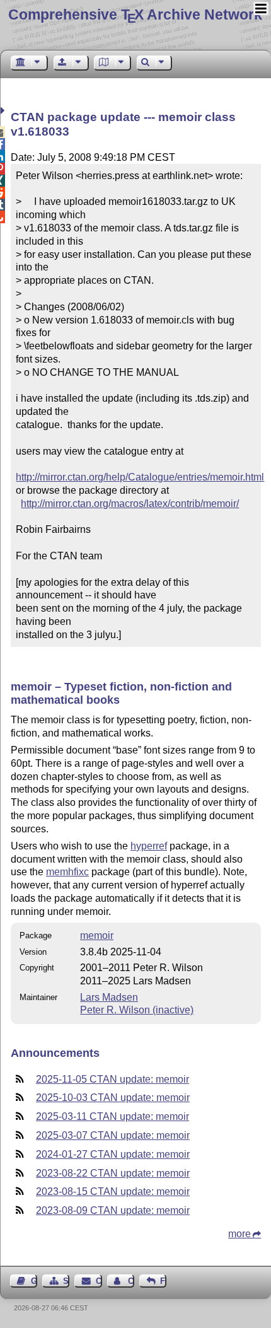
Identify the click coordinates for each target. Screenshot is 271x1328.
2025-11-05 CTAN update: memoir (112, 1079)
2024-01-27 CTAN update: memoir (113, 1154)
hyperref (148, 846)
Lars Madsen (109, 997)
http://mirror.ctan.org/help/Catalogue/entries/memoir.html (140, 477)
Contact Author (131, 1281)
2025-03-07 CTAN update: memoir (113, 1135)
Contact (98, 1281)
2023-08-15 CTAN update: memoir (113, 1191)
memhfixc (67, 871)
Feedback (163, 1281)
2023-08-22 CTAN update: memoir (113, 1173)
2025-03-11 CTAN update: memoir (112, 1116)
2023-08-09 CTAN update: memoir (113, 1210)
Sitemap (66, 1281)
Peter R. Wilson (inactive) (136, 1010)
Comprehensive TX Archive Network (135, 14)
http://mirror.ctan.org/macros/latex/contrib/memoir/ (130, 503)
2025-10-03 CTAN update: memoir (113, 1097)
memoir (96, 935)
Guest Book (34, 1281)
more (239, 1233)
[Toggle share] (4, 111)
